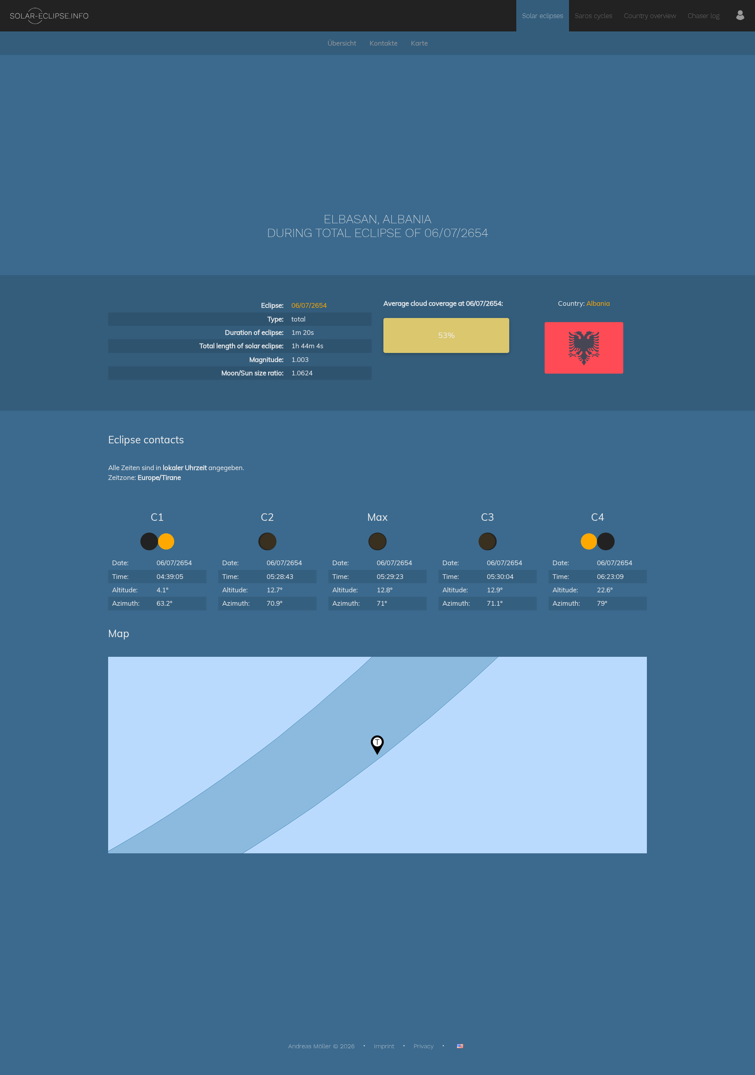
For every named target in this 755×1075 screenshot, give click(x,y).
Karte (419, 43)
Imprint (384, 1046)
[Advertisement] (377, 122)
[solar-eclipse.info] (49, 16)
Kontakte (384, 43)
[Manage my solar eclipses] (740, 15)
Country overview (650, 16)
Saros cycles (593, 16)
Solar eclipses (542, 16)
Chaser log (704, 16)
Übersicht (342, 43)
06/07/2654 (309, 305)
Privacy (424, 1046)
